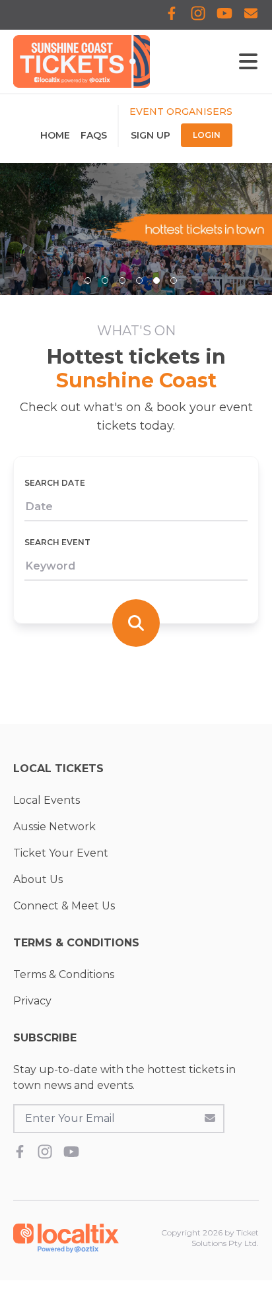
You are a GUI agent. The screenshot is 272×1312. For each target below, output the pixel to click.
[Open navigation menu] (248, 61)
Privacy (32, 1001)
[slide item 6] (173, 280)
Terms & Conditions (63, 974)
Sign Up (150, 135)
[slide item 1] (88, 280)
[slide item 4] (139, 280)
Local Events (46, 800)
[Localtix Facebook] (172, 15)
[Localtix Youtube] (224, 14)
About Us (38, 879)
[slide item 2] (105, 280)
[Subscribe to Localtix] (251, 15)
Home (55, 135)
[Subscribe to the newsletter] (210, 1117)
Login (207, 135)
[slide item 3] (122, 280)
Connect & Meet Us (64, 906)
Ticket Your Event (60, 853)
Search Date (54, 483)
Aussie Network (54, 826)
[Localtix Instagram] (198, 14)
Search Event (57, 542)
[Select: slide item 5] (156, 280)
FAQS (94, 135)
